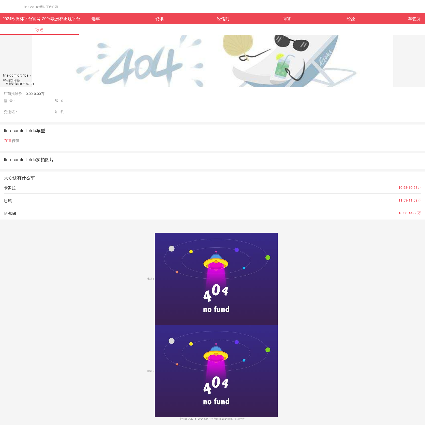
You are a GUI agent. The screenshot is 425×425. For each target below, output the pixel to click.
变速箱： (11, 112)
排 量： (10, 101)
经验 (351, 18)
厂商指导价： (24, 94)
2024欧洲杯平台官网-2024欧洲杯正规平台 (33, 18)
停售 (16, 140)
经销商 (223, 18)
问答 (287, 18)
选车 (95, 18)
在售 (8, 140)
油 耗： (61, 111)
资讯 (159, 18)
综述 (39, 29)
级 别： (61, 100)
